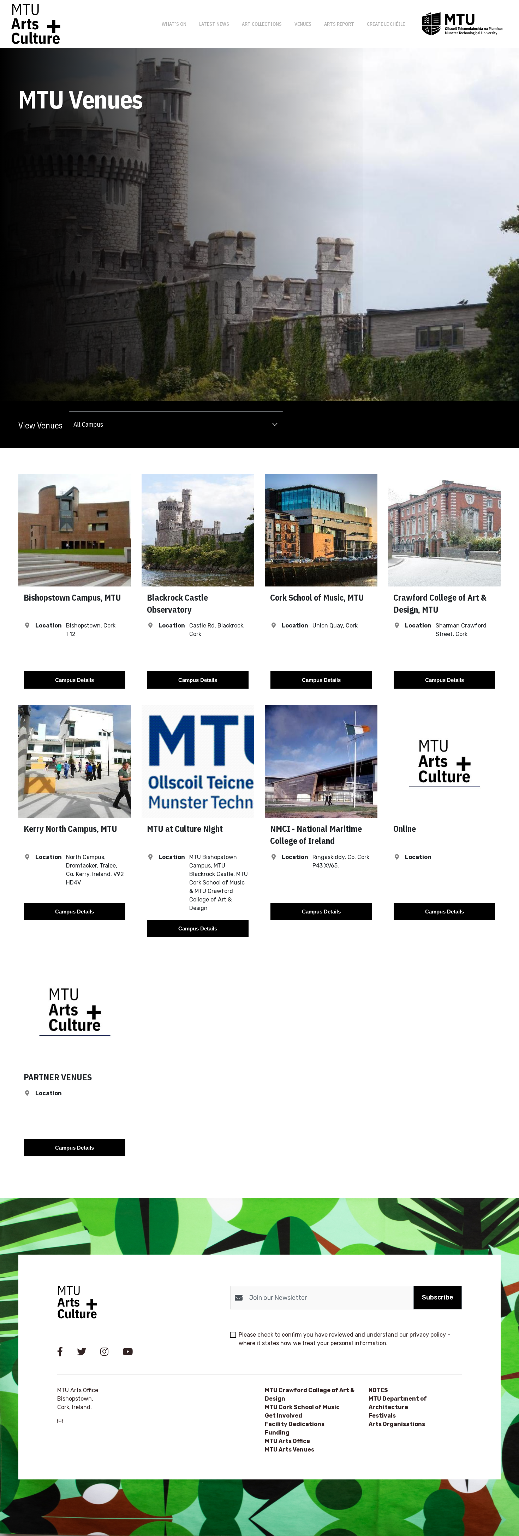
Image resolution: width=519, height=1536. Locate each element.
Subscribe (437, 1297)
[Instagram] (104, 1352)
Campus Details (74, 680)
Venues (302, 24)
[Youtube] (128, 1352)
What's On (174, 24)
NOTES (378, 1390)
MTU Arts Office (287, 1441)
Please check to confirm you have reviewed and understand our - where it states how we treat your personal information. (344, 1339)
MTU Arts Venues (289, 1449)
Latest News (214, 24)
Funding (277, 1432)
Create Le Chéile (386, 24)
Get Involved (283, 1415)
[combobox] (176, 424)
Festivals (382, 1415)
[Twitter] (81, 1352)
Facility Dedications (294, 1424)
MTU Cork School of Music (302, 1407)
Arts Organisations (397, 1424)
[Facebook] (60, 1352)
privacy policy (428, 1334)
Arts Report (339, 24)
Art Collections (262, 24)
